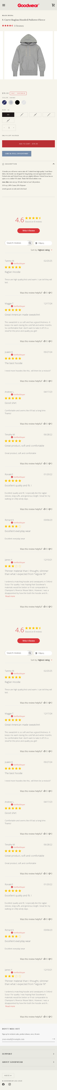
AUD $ (6, 1075)
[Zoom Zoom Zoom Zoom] (28, 59)
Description (11, 164)
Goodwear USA (10, 1081)
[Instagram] (9, 1084)
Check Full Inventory (16, 154)
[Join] (53, 1039)
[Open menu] (6, 5)
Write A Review (29, 230)
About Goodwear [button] (12, 1062)
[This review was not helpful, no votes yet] (49, 292)
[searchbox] (16, 243)
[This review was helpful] (45, 606)
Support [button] (7, 1054)
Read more (10, 596)
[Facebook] (3, 1084)
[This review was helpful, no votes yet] (45, 292)
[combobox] (41, 250)
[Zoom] (9, 74)
